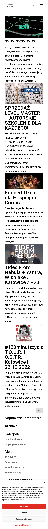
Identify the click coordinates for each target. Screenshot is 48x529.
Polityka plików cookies (22, 525)
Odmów (24, 513)
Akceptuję (24, 506)
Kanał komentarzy (14, 467)
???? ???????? (20, 42)
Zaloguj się (11, 456)
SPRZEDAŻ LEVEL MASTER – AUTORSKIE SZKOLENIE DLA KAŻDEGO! (23, 118)
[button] (44, 483)
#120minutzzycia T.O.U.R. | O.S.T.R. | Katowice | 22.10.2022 (24, 357)
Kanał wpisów (12, 462)
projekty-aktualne (14, 439)
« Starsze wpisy (13, 406)
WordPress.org (13, 472)
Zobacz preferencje (24, 519)
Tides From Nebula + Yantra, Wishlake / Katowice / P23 (23, 274)
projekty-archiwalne (15, 444)
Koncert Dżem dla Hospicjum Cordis (21, 197)
